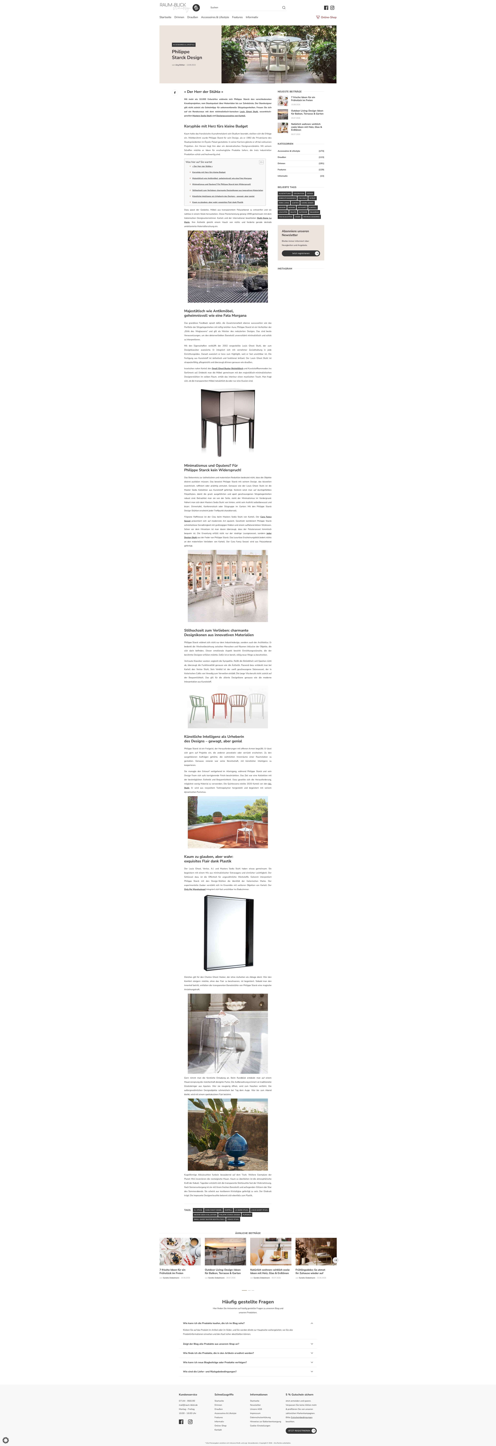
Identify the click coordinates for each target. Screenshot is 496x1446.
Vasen (297, 217)
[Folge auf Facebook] (326, 8)
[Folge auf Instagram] (332, 8)
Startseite (165, 17)
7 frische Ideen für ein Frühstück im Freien (303, 99)
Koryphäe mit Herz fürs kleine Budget (209, 172)
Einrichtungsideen (287, 198)
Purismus (247, 1215)
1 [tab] (244, 1290)
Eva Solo (303, 198)
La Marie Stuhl (241, 1210)
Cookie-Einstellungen (260, 1425)
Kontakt (218, 1429)
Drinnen (179, 17)
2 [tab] (249, 1290)
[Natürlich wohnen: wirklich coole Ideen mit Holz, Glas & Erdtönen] (283, 128)
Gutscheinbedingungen (301, 1417)
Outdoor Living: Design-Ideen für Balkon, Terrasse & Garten (307, 112)
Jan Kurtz (302, 207)
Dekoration (299, 194)
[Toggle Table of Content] (260, 162)
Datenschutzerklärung (260, 1417)
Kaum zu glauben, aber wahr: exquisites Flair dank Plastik (217, 202)
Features (237, 17)
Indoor (291, 207)
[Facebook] (175, 93)
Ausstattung (285, 194)
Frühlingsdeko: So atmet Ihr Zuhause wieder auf (310, 1271)
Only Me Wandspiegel (195, 889)
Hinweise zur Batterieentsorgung (265, 1421)
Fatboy (312, 198)
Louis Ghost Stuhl (259, 1210)
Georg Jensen (307, 203)
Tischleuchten (285, 217)
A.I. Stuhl (198, 1210)
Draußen (192, 17)
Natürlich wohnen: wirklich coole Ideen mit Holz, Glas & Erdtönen (306, 127)
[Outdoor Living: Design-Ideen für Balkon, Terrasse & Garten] (283, 114)
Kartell (228, 1210)
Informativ (252, 17)
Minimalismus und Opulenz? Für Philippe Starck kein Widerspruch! (221, 184)
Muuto (293, 212)
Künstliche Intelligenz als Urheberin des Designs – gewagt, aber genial (223, 196)
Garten (295, 203)
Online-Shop (328, 17)
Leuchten (283, 212)
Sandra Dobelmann (171, 1278)
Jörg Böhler (180, 65)
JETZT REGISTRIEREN (299, 1430)
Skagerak (314, 212)
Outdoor (303, 212)
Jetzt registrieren (301, 253)
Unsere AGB (256, 1409)
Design (310, 194)
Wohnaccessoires (311, 217)
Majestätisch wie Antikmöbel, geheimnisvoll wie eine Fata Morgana (222, 178)
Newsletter (255, 1405)
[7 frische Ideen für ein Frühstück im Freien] (283, 101)
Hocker (282, 207)
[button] (5, 1440)
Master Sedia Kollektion (205, 1215)
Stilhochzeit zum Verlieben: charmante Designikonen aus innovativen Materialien (227, 190)
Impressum (255, 1413)
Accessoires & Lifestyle (215, 17)
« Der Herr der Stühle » (202, 166)
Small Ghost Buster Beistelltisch (227, 368)
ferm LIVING (284, 203)
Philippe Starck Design (229, 1215)
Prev (336, 1260)
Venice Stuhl (233, 1219)
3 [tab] (253, 1290)
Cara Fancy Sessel (213, 1210)
